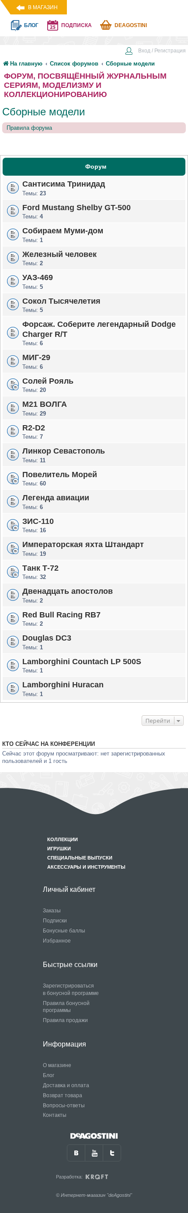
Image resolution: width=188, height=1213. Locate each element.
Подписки (55, 921)
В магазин (43, 7)
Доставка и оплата (66, 1085)
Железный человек (59, 254)
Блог (48, 1075)
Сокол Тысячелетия (61, 300)
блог (31, 25)
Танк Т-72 (40, 567)
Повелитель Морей (59, 474)
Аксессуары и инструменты (86, 867)
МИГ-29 (36, 357)
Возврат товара (62, 1095)
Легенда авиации (55, 497)
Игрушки (59, 848)
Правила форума (29, 128)
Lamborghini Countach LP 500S (81, 661)
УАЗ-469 (37, 277)
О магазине (57, 1065)
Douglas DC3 (46, 638)
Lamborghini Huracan (63, 684)
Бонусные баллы (64, 931)
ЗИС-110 (38, 520)
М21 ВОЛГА (44, 404)
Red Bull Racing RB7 (61, 614)
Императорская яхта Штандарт (83, 544)
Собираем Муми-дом (62, 230)
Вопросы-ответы (64, 1105)
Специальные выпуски (79, 857)
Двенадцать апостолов (67, 591)
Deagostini (131, 25)
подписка (76, 25)
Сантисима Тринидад (63, 184)
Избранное (57, 941)
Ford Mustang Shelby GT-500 (76, 207)
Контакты (54, 1115)
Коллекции (62, 839)
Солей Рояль (47, 380)
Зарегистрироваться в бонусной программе (71, 989)
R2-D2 (33, 427)
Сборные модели (43, 112)
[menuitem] (155, 51)
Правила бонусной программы (66, 1007)
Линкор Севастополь (63, 451)
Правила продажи (65, 1020)
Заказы (52, 911)
